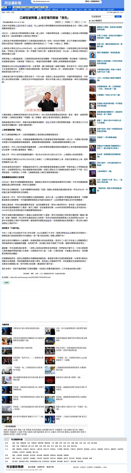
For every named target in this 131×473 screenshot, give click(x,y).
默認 (85, 22)
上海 (38, 26)
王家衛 (18, 434)
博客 (45, 7)
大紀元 (42, 273)
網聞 (66, 9)
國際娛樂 (46, 455)
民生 (80, 9)
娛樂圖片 (66, 455)
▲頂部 (105, 467)
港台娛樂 (39, 455)
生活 (21, 7)
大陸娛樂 (19, 455)
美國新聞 (27, 9)
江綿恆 (29, 26)
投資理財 (100, 449)
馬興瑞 (28, 430)
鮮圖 (90, 458)
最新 (15, 9)
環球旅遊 (78, 458)
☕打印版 (109, 12)
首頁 (4, 7)
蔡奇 (78, 432)
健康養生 (19, 449)
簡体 (87, 1)
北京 (57, 197)
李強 (25, 432)
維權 (85, 9)
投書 (56, 446)
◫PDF (121, 12)
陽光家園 (73, 461)
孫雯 (35, 432)
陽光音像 (80, 461)
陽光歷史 (53, 461)
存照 (64, 446)
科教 (70, 9)
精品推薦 (59, 455)
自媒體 (20, 66)
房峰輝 (73, 432)
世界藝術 (15, 452)
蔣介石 (47, 432)
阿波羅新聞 (13, 3)
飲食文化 (19, 458)
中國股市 (13, 432)
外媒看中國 (23, 446)
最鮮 (13, 458)
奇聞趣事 (59, 458)
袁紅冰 (69, 233)
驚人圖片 (15, 461)
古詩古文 (93, 449)
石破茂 (30, 432)
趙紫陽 (6, 434)
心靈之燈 (39, 449)
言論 (17, 446)
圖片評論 (74, 446)
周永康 (12, 434)
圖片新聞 (94, 443)
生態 (94, 9)
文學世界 (22, 452)
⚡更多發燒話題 (9, 426)
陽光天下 (66, 461)
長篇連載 (28, 452)
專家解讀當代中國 (35, 461)
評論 (15, 7)
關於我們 (76, 467)
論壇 (39, 7)
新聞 (9, 7)
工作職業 (59, 449)
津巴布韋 (60, 432)
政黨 (44, 446)
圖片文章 (35, 452)
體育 (90, 9)
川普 (23, 430)
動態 (36, 446)
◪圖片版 (116, 12)
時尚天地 (53, 458)
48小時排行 (96, 21)
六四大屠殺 (67, 430)
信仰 (104, 9)
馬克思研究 (45, 461)
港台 (99, 9)
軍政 (21, 9)
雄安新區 (40, 432)
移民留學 (46, 458)
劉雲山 (67, 432)
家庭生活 (32, 449)
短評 (48, 446)
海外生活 (46, 449)
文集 (40, 446)
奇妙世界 (72, 458)
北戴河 (53, 432)
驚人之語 (31, 446)
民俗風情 (85, 458)
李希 (74, 261)
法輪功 (81, 430)
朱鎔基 (10, 430)
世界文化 (107, 449)
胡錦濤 (48, 221)
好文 (52, 446)
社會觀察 (32, 458)
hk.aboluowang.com (41, 1)
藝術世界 (80, 449)
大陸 (33, 9)
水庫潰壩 (45, 430)
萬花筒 (66, 458)
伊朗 (5, 430)
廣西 (15, 430)
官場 (75, 9)
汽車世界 (39, 458)
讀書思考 (113, 449)
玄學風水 (53, 449)
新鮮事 (27, 7)
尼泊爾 (24, 434)
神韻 (19, 430)
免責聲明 (90, 467)
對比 (60, 446)
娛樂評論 (53, 455)
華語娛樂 (26, 455)
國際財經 (55, 9)
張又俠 (75, 430)
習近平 (48, 122)
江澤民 (18, 26)
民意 (68, 446)
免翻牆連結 (95, 1)
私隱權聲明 (97, 467)
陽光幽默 (60, 461)
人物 (61, 9)
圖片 (110, 9)
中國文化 (73, 449)
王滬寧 (20, 432)
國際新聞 (47, 9)
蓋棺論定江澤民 (24, 461)
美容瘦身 (86, 449)
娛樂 (33, 7)
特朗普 (6, 432)
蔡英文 (83, 432)
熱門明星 (32, 455)
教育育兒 (66, 449)
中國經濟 (40, 9)
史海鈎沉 (26, 449)
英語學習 (120, 449)
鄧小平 (48, 261)
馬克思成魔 (36, 430)
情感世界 (26, 458)
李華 (32, 273)
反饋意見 (83, 467)
